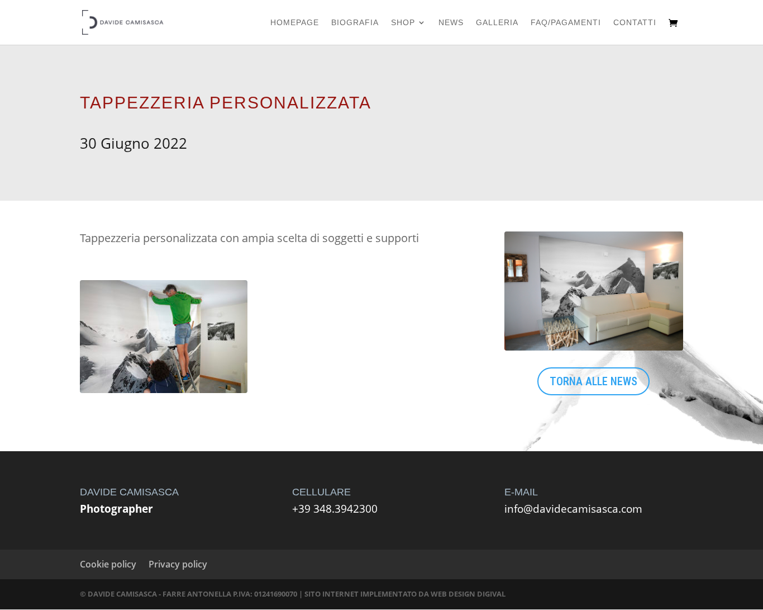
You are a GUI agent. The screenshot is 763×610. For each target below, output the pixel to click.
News (451, 22)
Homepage (294, 22)
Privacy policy (178, 564)
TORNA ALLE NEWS (593, 381)
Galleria (497, 22)
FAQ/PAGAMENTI (566, 22)
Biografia (355, 22)
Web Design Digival (468, 594)
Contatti (634, 22)
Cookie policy (108, 564)
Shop (403, 22)
